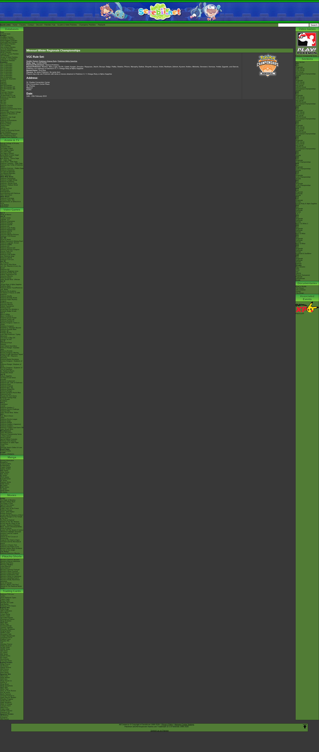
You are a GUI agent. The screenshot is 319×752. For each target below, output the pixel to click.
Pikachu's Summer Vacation (9, 560)
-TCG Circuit (300, 70)
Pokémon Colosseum (7, 381)
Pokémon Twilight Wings (8, 180)
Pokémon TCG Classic (8, 606)
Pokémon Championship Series (11, 109)
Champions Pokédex (87, 25)
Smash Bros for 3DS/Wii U (9, 309)
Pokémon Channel (6, 386)
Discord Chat (4, 129)
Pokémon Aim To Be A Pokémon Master (11, 166)
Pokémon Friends (6, 224)
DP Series (3, 480)
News (2, 32)
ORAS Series (4, 490)
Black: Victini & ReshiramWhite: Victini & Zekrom (11, 527)
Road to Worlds (301, 286)
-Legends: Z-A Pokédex (8, 59)
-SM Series (4, 651)
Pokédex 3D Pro (5, 333)
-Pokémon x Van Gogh (8, 117)
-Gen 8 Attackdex (6, 75)
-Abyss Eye (4, 676)
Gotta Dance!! (5, 568)
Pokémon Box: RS (6, 387)
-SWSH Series (5, 649)
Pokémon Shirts (5, 124)
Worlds (298, 280)
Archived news (5, 34)
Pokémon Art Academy (8, 291)
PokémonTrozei (5, 394)
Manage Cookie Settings (184, 725)
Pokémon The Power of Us (9, 547)
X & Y (2, 283)
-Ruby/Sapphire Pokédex (8, 40)
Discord (39, 25)
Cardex (2, 90)
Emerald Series (5, 479)
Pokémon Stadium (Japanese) (10, 424)
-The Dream (300, 293)
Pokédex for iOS (5, 339)
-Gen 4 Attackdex (6, 69)
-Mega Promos (5, 664)
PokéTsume (4, 206)
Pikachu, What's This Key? (9, 584)
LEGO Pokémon (5, 122)
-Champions (4, 99)
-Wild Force (4, 707)
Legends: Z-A (4, 219)
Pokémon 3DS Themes (8, 441)
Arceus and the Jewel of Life (10, 523)
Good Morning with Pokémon (10, 193)
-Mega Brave (4, 684)
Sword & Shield (5, 239)
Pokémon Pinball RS (7, 389)
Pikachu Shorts (12, 556)
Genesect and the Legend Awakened (9, 534)
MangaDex (4, 462)
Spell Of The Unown (7, 505)
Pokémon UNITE (6, 231)
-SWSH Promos (5, 667)
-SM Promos (4, 669)
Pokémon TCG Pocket (8, 236)
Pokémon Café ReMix (7, 228)
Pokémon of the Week (8, 97)
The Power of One (6, 503)
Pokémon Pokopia (6, 223)
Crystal (2, 406)
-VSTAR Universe (6, 711)
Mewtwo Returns (6, 507)
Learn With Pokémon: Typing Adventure (10, 335)
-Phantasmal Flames (7, 619)
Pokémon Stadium (6, 426)
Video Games (11, 209)
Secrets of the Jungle (7, 550)
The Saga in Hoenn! (7, 153)
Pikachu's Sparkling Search (9, 578)
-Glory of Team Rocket (8, 691)
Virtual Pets (4, 444)
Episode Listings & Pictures (9, 143)
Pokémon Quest (5, 278)
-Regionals (299, 67)
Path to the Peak (6, 188)
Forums (22, 25)
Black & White (5, 314)
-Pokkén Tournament (303, 275)
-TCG (297, 270)
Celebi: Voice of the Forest (9, 508)
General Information (7, 460)
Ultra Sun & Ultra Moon (8, 264)
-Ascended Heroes (6, 617)
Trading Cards (12, 591)
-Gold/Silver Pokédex (7, 39)
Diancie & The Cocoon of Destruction (9, 537)
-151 (1, 642)
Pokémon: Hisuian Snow (8, 183)
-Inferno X (3, 682)
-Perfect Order (5, 616)
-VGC (297, 268)
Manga (12, 457)
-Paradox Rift (4, 641)
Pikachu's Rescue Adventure (10, 561)
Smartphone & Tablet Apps (9, 442)
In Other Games (5, 436)
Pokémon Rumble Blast (8, 329)
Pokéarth (101, 25)
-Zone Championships (303, 162)
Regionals (299, 277)
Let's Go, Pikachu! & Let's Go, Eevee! (10, 267)
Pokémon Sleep (5, 233)
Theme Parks (4, 125)
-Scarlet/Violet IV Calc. (8, 95)
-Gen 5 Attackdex (6, 70)
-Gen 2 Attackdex (6, 65)
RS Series (3, 475)
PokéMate (3, 401)
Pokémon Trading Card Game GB (11, 427)
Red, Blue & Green (6, 416)
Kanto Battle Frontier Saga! (9, 155)
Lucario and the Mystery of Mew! (11, 515)
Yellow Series (4, 472)
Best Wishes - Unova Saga (9, 158)
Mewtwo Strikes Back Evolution (11, 548)
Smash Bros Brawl (6, 373)
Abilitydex (3, 84)
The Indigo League (6, 148)
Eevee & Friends (6, 583)
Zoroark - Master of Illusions (10, 525)
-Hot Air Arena (5, 692)
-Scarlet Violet (5, 647)
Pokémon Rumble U (7, 321)
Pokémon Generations (7, 178)
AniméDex (3, 145)
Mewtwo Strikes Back (7, 502)
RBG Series (4, 470)
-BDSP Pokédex (5, 52)
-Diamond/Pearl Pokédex (8, 42)
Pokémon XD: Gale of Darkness (11, 382)
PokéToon (3, 187)
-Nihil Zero (3, 679)
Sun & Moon (4, 263)
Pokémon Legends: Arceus (9, 243)
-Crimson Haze (5, 706)
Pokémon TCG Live (7, 259)
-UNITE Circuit (301, 87)
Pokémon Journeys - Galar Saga (11, 163)
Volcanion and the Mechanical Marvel (10, 542)
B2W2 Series (4, 487)
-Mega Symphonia (6, 686)
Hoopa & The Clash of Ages (10, 540)
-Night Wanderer (5, 702)
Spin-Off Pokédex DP (7, 87)
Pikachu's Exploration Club (9, 574)
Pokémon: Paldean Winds (9, 185)
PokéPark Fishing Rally (8, 397)
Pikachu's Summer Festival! (10, 569)
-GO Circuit (299, 72)
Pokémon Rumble (6, 351)
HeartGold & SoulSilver (303, 253)
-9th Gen (3, 100)
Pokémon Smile (5, 253)
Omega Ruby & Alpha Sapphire (11, 284)
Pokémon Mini (5, 411)
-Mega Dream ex (6, 681)
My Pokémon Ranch (7, 371)
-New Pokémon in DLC (8, 135)
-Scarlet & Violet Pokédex (9, 57)
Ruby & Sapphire (6, 376)
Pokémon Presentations (8, 120)
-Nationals (299, 193)
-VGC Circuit (300, 69)
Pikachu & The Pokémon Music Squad (11, 587)
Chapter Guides (5, 467)
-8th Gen (3, 102)
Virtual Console (5, 437)
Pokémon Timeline (6, 105)
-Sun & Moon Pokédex (8, 47)
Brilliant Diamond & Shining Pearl (11, 241)
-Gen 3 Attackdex (6, 67)
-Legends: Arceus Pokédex (9, 54)
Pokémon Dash (5, 384)
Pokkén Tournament (7, 306)
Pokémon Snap (5, 421)
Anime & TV (11, 140)
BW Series (3, 485)
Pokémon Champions (7, 221)
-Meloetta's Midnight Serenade (10, 532)
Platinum (3, 344)
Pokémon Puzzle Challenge (9, 409)
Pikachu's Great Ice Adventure (10, 576)
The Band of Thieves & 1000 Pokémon (10, 293)
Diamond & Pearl (6, 343)
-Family (298, 291)
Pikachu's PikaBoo (6, 564)
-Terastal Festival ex (7, 696)
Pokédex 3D (4, 331)
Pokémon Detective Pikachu (10, 553)
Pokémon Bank (5, 286)
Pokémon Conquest (7, 326)
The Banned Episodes (7, 173)
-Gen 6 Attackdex (6, 72)
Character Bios (5, 147)
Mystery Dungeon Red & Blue (10, 392)
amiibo (2, 446)
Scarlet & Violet (5, 218)
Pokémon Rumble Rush (8, 273)
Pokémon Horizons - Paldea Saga (11, 168)
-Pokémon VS (5, 712)
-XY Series (3, 652)
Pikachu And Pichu (6, 563)
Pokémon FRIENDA (7, 454)
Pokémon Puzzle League (8, 419)
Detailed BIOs (5, 465)
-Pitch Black (4, 612)
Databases (12, 29)
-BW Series (4, 654)
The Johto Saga (5, 152)
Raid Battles (4, 604)
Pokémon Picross (6, 303)
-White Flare (4, 624)
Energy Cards (5, 601)
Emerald (3, 379)
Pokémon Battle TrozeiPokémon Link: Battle (11, 288)
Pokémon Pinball (6, 422)
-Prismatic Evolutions (7, 629)
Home (15, 25)
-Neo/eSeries (4, 659)
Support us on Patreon (160, 731)
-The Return (300, 288)
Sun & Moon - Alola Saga (8, 162)
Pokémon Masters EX (7, 229)
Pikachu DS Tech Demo (8, 396)
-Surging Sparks (5, 631)
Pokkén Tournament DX (8, 274)
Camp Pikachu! (5, 566)
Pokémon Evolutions (7, 182)
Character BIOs (5, 464)
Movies (11, 495)
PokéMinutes (4, 190)
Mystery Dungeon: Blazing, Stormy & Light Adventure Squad (11, 353)
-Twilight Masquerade (7, 636)
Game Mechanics (6, 94)
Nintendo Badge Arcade (8, 311)
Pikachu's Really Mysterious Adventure (10, 580)
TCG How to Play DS (7, 338)
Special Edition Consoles (8, 439)
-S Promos (3, 717)
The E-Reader (5, 399)
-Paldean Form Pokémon (8, 137)
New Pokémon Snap (7, 256)
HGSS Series (4, 484)
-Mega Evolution (5, 621)
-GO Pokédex (4, 55)
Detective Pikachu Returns (9, 234)
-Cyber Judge (4, 709)
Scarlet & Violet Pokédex (67, 25)
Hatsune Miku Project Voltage (10, 112)
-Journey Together (6, 627)
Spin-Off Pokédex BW (7, 89)
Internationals (300, 278)
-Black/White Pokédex (7, 44)
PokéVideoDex (5, 191)
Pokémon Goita (5, 451)
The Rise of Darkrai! (7, 520)
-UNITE (298, 273)
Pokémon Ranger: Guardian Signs (9, 348)
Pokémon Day (5, 119)
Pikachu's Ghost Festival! (9, 571)
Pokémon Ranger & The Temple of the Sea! (11, 517)
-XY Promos (4, 671)
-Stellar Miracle (5, 701)
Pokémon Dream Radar (8, 318)
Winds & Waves (5, 214)
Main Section (300, 62)
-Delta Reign (4, 609)
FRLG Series (4, 477)
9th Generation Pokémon (8, 134)
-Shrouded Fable (5, 634)
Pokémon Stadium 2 (7, 407)
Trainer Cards (5, 599)
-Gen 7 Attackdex (6, 74)
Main (297, 65)
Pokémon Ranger (6, 391)
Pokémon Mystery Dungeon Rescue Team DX (9, 250)
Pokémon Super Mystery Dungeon (8, 300)
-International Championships (306, 74)
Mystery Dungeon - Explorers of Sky (11, 362)
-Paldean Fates (5, 639)
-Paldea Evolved (5, 646)
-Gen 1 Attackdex (6, 64)
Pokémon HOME (6, 244)
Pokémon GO (4, 226)
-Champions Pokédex (7, 60)
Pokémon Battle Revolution (9, 359)
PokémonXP (4, 110)
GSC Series (4, 474)
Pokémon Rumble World (8, 298)
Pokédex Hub (49, 25)
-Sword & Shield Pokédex (9, 50)
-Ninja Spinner (5, 677)
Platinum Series (5, 482)
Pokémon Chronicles (7, 170)
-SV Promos (4, 666)
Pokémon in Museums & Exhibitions (8, 114)
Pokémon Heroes (6, 510)
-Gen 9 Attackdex (6, 77)
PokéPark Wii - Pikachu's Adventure (9, 357)
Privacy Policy (167, 725)
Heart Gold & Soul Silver (8, 346)
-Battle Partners (5, 694)
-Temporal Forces (6, 637)
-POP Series (4, 672)
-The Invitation (301, 290)
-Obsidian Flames (6, 644)
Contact (31, 25)
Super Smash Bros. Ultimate (10, 279)
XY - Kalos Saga (5, 160)
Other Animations (6, 195)
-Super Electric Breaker (8, 697)
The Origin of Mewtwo (7, 500)
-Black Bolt (4, 622)
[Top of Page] (305, 727)
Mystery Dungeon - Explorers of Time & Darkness (11, 368)
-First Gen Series (6, 661)
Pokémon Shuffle (6, 296)
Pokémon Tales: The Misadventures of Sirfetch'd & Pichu (10, 201)
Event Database (5, 132)
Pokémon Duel (5, 308)
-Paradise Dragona (6, 699)
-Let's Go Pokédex (6, 49)
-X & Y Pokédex (5, 45)
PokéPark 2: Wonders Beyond (10, 328)
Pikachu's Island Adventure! (9, 573)
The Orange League (7, 150)
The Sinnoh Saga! (6, 157)
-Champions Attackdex (8, 79)
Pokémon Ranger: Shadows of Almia (10, 365)
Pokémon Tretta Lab (7, 319)
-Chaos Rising (5, 614)
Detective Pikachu (6, 276)
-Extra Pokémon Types (8, 597)
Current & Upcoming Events (10, 130)
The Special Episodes (7, 172)
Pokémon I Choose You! (8, 545)
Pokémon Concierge (7, 198)
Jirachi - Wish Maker (7, 512)
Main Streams (300, 267)
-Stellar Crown (5, 632)
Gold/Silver (4, 404)
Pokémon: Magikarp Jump (9, 271)
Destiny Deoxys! (6, 513)
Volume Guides (5, 469)
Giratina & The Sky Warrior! (9, 522)
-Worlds (298, 75)
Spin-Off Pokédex (6, 85)
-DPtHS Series (5, 656)
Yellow (2, 417)
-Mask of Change (6, 704)
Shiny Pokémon (5, 175)
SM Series (3, 492)
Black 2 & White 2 (6, 316)
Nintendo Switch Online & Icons (11, 447)
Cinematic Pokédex (7, 92)
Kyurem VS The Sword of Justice (11, 530)
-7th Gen (3, 104)
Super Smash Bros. (7, 429)
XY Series (3, 489)
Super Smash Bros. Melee (9, 412)
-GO (297, 272)
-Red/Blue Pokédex (6, 37)
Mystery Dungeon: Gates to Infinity (9, 323)
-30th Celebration (6, 611)
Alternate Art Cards (6, 602)
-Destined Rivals (6, 626)
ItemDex (3, 80)
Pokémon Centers (6, 107)
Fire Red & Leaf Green (8, 377)
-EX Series (3, 657)
